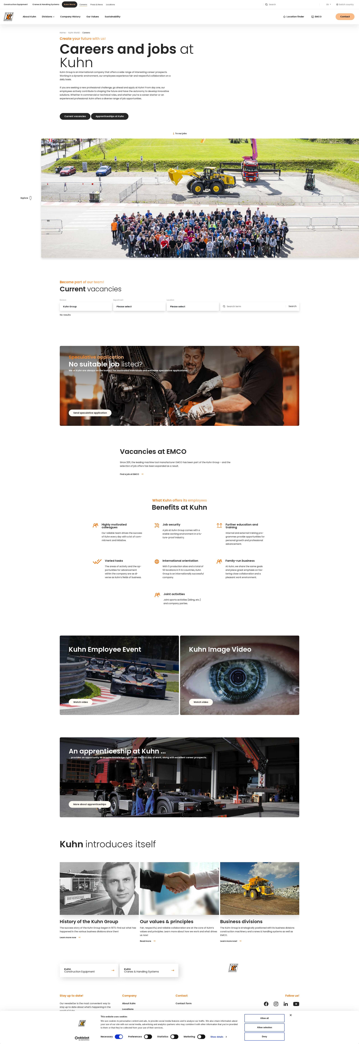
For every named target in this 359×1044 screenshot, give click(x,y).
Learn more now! (228, 941)
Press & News (96, 4)
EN (327, 4)
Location (170, 300)
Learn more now (68, 937)
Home (63, 32)
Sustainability (112, 16)
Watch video (80, 702)
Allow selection (264, 1027)
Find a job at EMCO (129, 474)
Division (63, 300)
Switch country (346, 4)
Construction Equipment (16, 4)
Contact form (184, 1003)
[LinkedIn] (285, 1005)
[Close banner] (291, 1015)
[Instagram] (276, 1005)
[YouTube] (296, 1005)
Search (292, 306)
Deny (264, 1036)
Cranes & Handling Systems (45, 4)
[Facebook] (266, 1005)
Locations (110, 4)
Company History (70, 16)
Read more (145, 941)
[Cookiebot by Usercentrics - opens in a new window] (82, 1038)
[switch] (148, 1036)
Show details (216, 1037)
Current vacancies (75, 116)
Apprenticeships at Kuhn (110, 116)
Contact (345, 16)
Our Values (92, 16)
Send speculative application (90, 412)
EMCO (318, 16)
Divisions (47, 16)
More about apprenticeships (89, 804)
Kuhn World (69, 4)
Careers (83, 4)
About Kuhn (29, 16)
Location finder (295, 16)
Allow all (264, 1018)
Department (118, 300)
